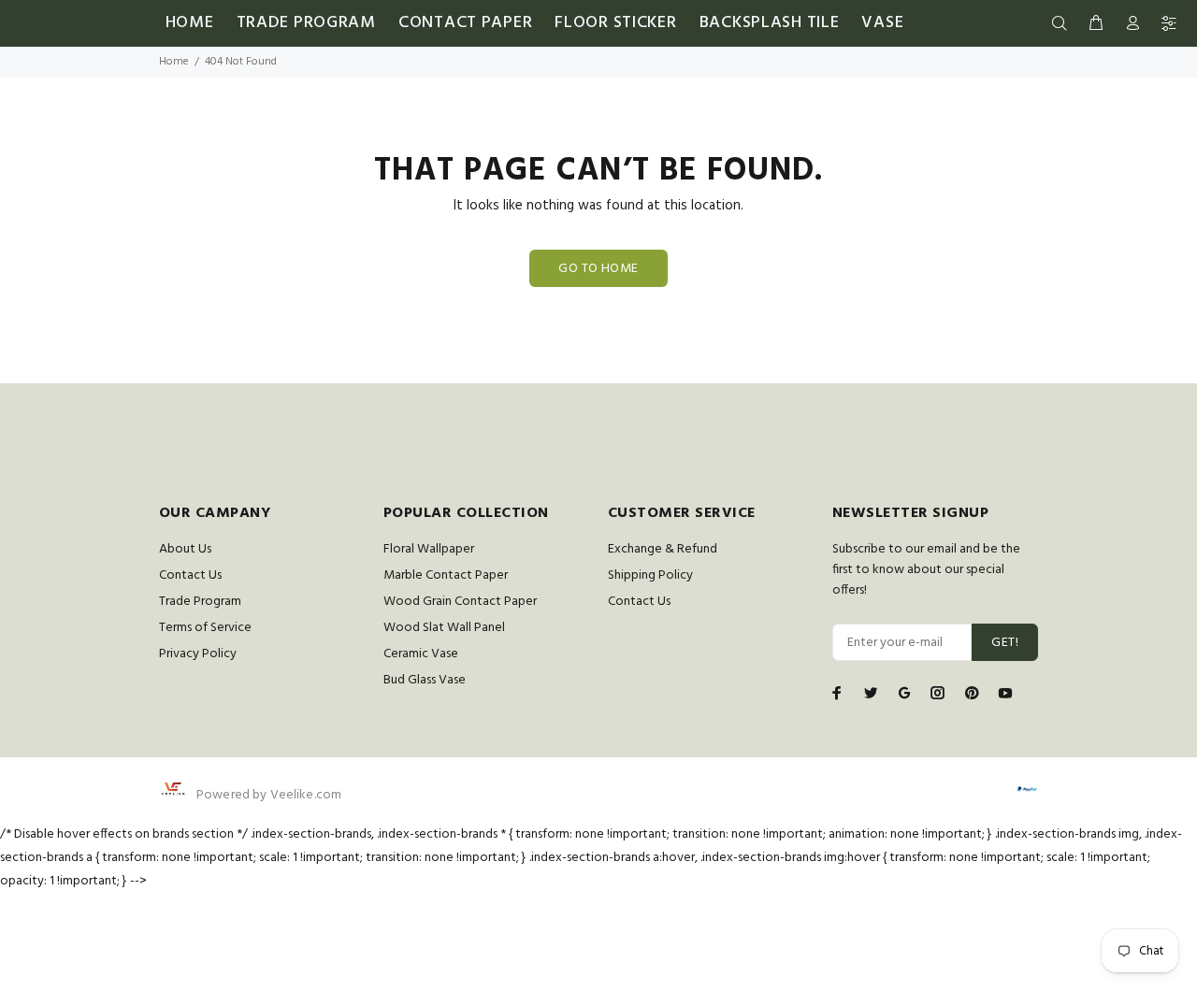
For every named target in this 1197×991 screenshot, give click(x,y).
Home (174, 61)
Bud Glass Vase (424, 680)
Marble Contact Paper (445, 575)
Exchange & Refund (662, 549)
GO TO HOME (598, 269)
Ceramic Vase (420, 654)
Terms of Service (205, 628)
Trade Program (200, 601)
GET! (1004, 642)
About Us (185, 549)
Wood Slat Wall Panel (444, 628)
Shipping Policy (650, 575)
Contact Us (190, 575)
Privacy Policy (198, 654)
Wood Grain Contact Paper (460, 601)
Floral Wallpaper (428, 549)
